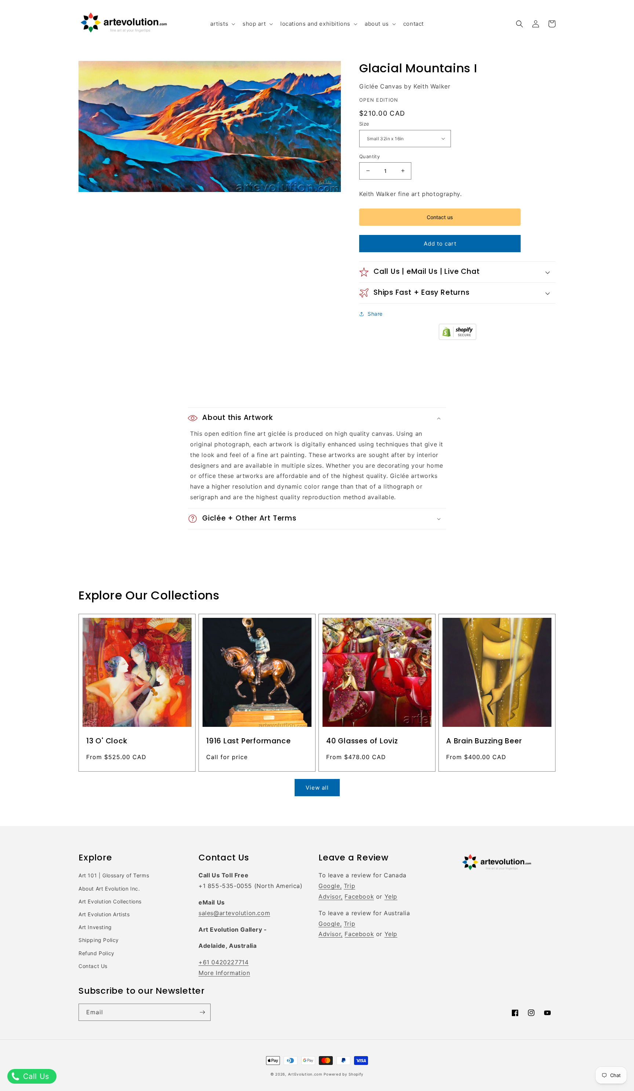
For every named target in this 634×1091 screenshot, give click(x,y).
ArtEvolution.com (305, 1074)
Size (364, 124)
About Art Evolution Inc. (109, 888)
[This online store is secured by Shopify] (457, 337)
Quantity (369, 156)
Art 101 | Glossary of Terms (114, 875)
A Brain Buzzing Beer (484, 741)
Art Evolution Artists (104, 914)
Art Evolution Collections (110, 901)
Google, (330, 885)
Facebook (359, 896)
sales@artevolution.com (234, 913)
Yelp (391, 896)
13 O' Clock (106, 741)
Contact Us (93, 966)
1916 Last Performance (248, 741)
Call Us (35, 1076)
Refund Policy (96, 953)
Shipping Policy (99, 940)
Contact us (440, 217)
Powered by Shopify (344, 1074)
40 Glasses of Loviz (362, 741)
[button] (222, 24)
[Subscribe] (202, 1012)
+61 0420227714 (223, 962)
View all (317, 787)
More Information (224, 972)
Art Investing (95, 927)
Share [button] (375, 314)
